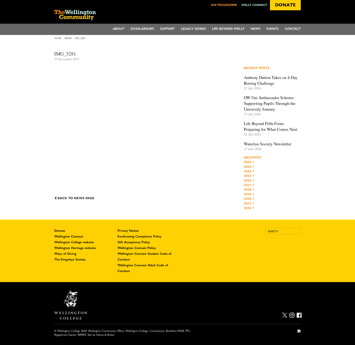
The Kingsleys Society (70, 259)
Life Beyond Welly (228, 29)
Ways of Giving (65, 254)
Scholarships (142, 29)
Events (272, 29)
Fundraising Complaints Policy (139, 236)
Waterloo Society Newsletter (268, 144)
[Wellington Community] (79, 15)
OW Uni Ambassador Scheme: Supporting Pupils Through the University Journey (269, 103)
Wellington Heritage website (75, 248)
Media (68, 38)
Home (57, 38)
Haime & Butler (105, 334)
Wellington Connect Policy (137, 248)
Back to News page (76, 198)
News (255, 29)
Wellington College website (74, 242)
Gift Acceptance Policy (134, 242)
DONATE (285, 4)
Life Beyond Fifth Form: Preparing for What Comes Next (270, 126)
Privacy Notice (128, 231)
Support (167, 29)
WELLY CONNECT (254, 5)
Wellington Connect (68, 236)
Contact (293, 29)
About (118, 29)
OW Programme (224, 5)
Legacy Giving (193, 29)
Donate (59, 231)
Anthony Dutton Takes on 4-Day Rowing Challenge (270, 80)
